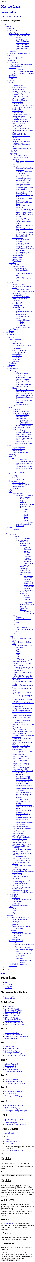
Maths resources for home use (21, 413)
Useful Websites (21, 957)
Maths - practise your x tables (21, 427)
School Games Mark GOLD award (23, 703)
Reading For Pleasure (23, 379)
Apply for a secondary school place (23, 73)
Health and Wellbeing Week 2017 (22, 731)
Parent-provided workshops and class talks (24, 823)
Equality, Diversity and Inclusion (19, 35)
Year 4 (26, 517)
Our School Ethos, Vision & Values (19, 34)
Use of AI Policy (17, 86)
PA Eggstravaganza (18, 885)
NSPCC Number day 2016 (24, 436)
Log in (7, 969)
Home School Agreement (20, 157)
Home (6, 25)
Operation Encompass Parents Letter (23, 244)
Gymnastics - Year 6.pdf (12, 1033)
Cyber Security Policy (19, 87)
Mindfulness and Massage (24, 785)
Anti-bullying (16, 935)
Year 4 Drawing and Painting (21, 837)
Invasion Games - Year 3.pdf (13, 1081)
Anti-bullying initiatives (23, 524)
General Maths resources (24, 425)
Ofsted (11, 82)
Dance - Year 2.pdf (10, 1093)
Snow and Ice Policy (18, 89)
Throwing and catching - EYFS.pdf (16, 1124)
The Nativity (28, 611)
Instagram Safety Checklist (24, 232)
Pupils (6, 533)
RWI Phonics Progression (24, 393)
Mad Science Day (17, 840)
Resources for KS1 (22, 416)
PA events (15, 341)
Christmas (23, 610)
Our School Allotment (19, 835)
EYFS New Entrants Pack (20, 69)
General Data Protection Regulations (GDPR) (19, 351)
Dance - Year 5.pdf (10, 1050)
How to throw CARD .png (13, 1019)
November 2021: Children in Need (23, 667)
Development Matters (28, 557)
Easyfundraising (17, 361)
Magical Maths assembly (24, 434)
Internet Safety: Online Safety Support (23, 176)
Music (10, 527)
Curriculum (8, 366)
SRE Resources (29, 522)
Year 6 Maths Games (26, 424)
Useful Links (9, 916)
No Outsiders (16, 37)
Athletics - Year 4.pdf (11, 1064)
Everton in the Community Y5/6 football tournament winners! (22, 709)
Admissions (12, 68)
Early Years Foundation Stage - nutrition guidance (29, 562)
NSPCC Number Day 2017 (20, 760)
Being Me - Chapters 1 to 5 (24, 247)
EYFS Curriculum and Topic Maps (27, 568)
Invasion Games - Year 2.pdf (13, 1097)
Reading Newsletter (22, 386)
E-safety (15, 937)
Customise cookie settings (23, 1175)
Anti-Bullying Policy (18, 103)
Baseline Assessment (27, 596)
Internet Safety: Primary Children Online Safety (23, 179)
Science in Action (17, 450)
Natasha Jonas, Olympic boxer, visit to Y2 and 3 (22, 739)
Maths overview (17, 409)
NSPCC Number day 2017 (24, 433)
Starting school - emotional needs (29, 585)
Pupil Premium (13, 152)
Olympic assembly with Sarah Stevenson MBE (23, 777)
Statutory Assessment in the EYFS (26, 593)
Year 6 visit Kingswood (19, 733)
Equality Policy (17, 125)
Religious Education (18, 479)
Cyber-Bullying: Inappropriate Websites (23, 219)
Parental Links (13, 930)
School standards (14, 264)
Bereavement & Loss (22, 289)
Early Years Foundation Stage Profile (28, 601)
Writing (14, 406)
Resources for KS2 (22, 418)
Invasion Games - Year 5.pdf (13, 1054)
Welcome (11, 28)
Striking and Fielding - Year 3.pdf (15, 1083)
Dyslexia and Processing (20, 298)
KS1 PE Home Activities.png (14, 1021)
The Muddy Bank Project (20, 883)
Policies (11, 84)
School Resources (17, 259)
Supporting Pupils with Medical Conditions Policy (22, 94)
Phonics (14, 388)
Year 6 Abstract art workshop (21, 753)
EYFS (26, 510)
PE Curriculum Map (18, 483)
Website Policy (9, 1143)
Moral (14, 910)
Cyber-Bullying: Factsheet (24, 213)
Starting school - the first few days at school (29, 581)
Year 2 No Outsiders (22, 43)
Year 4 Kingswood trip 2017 (21, 746)
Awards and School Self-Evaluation (20, 53)
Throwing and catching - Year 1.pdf (16, 1111)
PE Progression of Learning (20, 484)
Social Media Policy (18, 98)
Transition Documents (19, 284)
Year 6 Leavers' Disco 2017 (20, 730)
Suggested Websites (18, 307)
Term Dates (12, 363)
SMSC (11, 907)
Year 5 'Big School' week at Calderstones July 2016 (20, 768)
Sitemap (7, 1140)
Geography (15, 477)
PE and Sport (13, 481)
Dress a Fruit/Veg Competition (21, 773)
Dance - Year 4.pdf (10, 1066)
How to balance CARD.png (13, 1010)
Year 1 (26, 511)
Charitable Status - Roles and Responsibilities (21, 348)
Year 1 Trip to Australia (19, 756)
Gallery (11, 637)
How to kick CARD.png (12, 1015)
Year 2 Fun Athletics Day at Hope (22, 892)
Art (13, 458)
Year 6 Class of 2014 (18, 874)
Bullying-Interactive (22, 254)
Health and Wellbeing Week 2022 (22, 645)
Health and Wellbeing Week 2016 (22, 771)
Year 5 (26, 518)
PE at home (16, 488)
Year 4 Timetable (21, 628)
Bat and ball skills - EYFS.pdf (14, 1119)
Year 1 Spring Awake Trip (20, 826)
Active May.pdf (9, 1133)
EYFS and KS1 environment (21, 721)
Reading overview (22, 374)
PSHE (10, 492)
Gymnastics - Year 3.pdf (12, 1079)
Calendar (11, 334)
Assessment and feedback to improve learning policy (21, 115)
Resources (23, 508)
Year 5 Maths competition (20, 869)
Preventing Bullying (22, 252)
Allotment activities (22, 799)
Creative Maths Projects (19, 431)
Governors (12, 55)
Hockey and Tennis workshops (22, 797)
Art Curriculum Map (22, 459)
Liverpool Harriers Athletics (24, 780)
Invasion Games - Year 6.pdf (13, 1034)
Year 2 (26, 513)
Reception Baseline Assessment (22, 271)
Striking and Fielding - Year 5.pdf (15, 1055)
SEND (11, 282)
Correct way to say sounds (24, 395)
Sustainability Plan (14, 62)
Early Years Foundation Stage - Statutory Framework (27, 550)
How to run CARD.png (12, 1017)
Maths (22, 322)
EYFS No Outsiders (22, 39)
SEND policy (16, 139)
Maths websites (17, 429)
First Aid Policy (17, 127)
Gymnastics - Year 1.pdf (12, 1109)
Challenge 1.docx (10, 996)
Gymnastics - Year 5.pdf (12, 1052)
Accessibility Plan (17, 111)
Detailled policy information (21, 926)
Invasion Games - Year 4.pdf (13, 1071)
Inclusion (11, 78)
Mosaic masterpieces (18, 882)
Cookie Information (11, 1141)
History (14, 476)
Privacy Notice (13, 150)
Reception (15, 536)
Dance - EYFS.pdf (10, 1121)
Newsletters (12, 338)
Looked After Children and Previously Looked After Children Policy (22, 130)
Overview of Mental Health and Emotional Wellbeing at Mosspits (24, 949)
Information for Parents (23, 953)
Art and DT (12, 456)
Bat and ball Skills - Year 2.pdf (14, 1091)
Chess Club (16, 903)
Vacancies (12, 365)
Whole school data (18, 266)
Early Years (19, 647)
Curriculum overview (15, 368)
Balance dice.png (10, 1006)
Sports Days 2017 (17, 728)
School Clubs (13, 896)
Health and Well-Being (16, 941)
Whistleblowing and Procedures (22, 148)
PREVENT (16, 164)
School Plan (12, 263)
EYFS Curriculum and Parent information (23, 539)
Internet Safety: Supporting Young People (24, 172)
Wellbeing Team (21, 955)
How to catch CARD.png (13, 1012)
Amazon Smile (17, 354)
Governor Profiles (17, 57)
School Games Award (19, 486)
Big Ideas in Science (18, 449)
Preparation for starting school (28, 576)
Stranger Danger (17, 257)
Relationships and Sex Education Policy (27, 505)
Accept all (11, 1175)
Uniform (11, 331)
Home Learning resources (20, 452)
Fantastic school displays (20, 891)
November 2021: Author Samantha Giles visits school (23, 669)
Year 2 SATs (20, 277)
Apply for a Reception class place (22, 71)
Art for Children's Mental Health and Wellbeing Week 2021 (25, 468)
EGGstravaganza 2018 (19, 706)
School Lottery (17, 356)
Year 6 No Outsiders (22, 50)
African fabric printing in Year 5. (22, 849)
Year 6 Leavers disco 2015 (20, 858)
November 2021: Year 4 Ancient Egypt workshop (22, 664)
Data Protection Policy (19, 123)
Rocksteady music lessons (20, 905)
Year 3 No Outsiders (22, 44)
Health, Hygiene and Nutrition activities (22, 782)
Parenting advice (17, 932)
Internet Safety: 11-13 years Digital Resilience (24, 188)
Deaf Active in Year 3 (19, 842)
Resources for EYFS (22, 415)
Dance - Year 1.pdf (10, 1107)
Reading (15, 372)
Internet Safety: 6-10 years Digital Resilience (24, 192)
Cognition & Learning (23, 320)
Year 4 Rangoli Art (18, 833)
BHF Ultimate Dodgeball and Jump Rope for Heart (24, 793)
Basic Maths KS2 (17, 304)
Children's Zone (13, 894)
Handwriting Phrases (22, 404)
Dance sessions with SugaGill (21, 844)
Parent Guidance (17, 238)
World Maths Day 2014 (23, 442)
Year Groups (12, 535)
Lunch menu (12, 80)
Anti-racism (16, 939)
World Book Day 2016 (19, 839)
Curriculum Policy (18, 102)
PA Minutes (16, 359)
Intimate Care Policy (18, 91)
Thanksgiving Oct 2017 (19, 722)
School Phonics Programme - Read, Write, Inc (25, 390)
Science (11, 445)
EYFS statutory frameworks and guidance (25, 543)
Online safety (20, 526)
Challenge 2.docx (10, 998)
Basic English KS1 (18, 302)
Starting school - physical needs (29, 589)
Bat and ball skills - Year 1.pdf (14, 1105)
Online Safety (24, 608)
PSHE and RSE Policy (19, 134)
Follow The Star (29, 613)
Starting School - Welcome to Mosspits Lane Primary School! (20, 65)
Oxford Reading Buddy (23, 377)
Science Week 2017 (18, 755)
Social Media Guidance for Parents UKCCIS (24, 235)
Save (17, 1260)
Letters (11, 336)
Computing (12, 454)
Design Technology (18, 472)
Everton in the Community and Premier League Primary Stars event (21, 717)
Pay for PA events (17, 343)
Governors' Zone (14, 59)
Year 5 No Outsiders (22, 48)
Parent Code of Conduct (19, 100)
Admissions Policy (18, 112)
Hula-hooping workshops (24, 817)
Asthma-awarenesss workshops (22, 820)
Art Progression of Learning (25, 461)
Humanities (12, 474)
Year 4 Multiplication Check (25, 279)
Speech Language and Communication (19, 294)
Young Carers (16, 261)
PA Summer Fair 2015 (19, 857)
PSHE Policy (24, 502)
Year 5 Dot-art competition (20, 758)
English (22, 323)
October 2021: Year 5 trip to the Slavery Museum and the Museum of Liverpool (22, 677)
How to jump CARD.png (12, 1013)
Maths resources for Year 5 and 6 (26, 421)
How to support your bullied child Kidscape (25, 249)
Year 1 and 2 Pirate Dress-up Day (22, 880)
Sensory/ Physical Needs (24, 327)
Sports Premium (13, 329)
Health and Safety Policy (20, 96)
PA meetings (16, 357)
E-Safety (15, 166)
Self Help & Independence (24, 311)
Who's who (12, 32)
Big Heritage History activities (21, 860)
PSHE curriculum (17, 493)
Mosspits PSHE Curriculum (24, 495)
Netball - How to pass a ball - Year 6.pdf (17, 1036)
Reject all (4, 1175)
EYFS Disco (16, 704)
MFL (10, 490)
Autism (18, 309)
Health (14, 942)
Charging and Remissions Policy (22, 118)
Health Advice (13, 77)
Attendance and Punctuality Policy (23, 105)
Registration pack (17, 928)
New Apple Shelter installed (21, 887)
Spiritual (15, 908)
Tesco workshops (21, 787)
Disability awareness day (24, 805)
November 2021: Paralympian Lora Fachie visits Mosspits (23, 661)
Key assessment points (19, 268)
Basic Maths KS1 (17, 300)
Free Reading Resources (23, 384)
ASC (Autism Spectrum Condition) (23, 291)
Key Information (10, 61)
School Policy (16, 159)
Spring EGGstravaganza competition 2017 (19, 748)
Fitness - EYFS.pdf (11, 1123)
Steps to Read (20, 375)
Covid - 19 (23, 962)
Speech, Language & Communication (22, 314)
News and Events (10, 332)
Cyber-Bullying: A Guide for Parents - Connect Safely (25, 210)
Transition (19, 617)
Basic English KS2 (18, 306)
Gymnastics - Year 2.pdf (12, 1095)
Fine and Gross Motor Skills (21, 297)
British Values (13, 52)
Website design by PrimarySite (14, 1150)
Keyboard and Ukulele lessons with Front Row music (21, 900)
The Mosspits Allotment (19, 889)
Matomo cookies (11, 1223)
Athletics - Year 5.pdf (11, 1046)
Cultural (14, 914)
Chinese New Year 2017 (19, 762)
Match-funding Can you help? (21, 345)
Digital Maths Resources (23, 619)
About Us (8, 27)
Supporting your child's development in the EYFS (27, 572)
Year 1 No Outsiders (22, 41)
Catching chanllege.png (12, 1008)
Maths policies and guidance (21, 411)
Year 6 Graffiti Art (18, 831)
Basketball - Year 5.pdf (12, 1048)
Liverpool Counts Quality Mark (22, 443)
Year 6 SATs (20, 281)
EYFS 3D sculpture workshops (22, 751)
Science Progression (18, 447)
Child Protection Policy (19, 120)
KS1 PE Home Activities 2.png (14, 1022)
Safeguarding (13, 154)
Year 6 (26, 520)
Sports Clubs (16, 898)
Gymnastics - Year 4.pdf (12, 1069)
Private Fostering (17, 255)
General (22, 325)
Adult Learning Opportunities (21, 933)
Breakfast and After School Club (19, 917)
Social (14, 912)
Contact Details (13, 30)
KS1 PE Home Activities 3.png (14, 1024)
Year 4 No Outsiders (22, 46)
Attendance (12, 75)
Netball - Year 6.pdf (11, 1038)
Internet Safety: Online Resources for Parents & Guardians (23, 184)
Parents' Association (15, 340)
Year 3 (26, 515)
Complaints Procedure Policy (21, 121)
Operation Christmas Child (20, 851)
